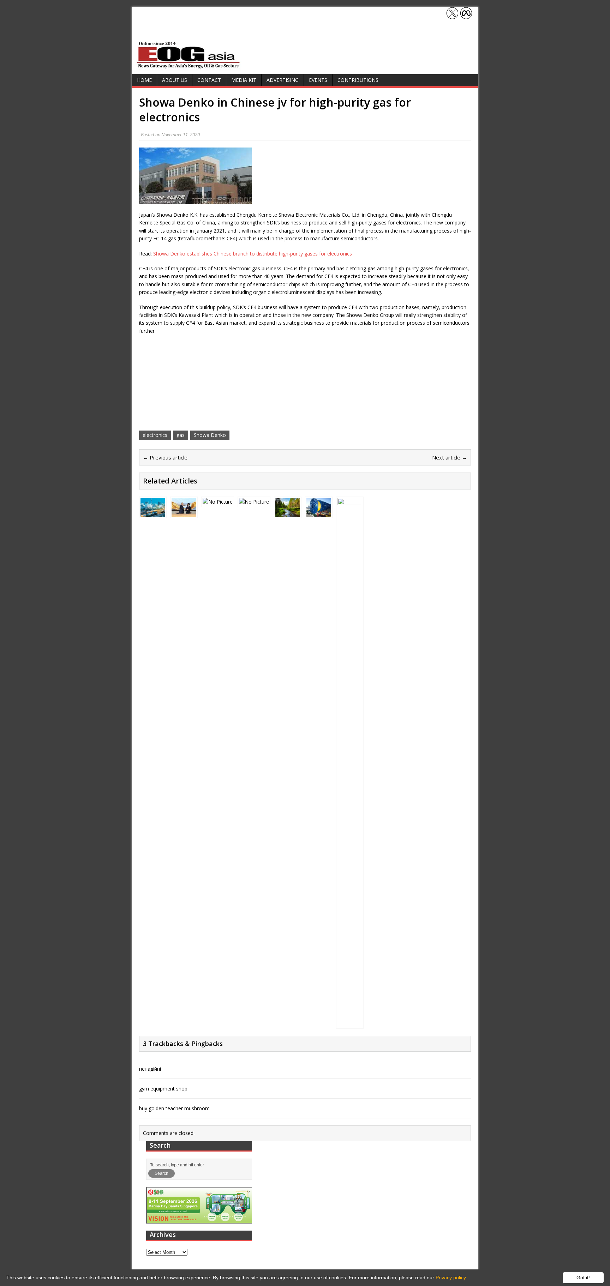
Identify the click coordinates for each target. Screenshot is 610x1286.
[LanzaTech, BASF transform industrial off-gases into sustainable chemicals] (254, 501)
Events (318, 80)
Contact (209, 80)
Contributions (357, 80)
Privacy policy (451, 1277)
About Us (174, 80)
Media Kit (243, 80)
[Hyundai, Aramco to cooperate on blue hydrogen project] (218, 501)
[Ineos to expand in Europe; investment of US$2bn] (349, 1023)
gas (181, 435)
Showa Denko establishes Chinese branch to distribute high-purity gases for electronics (252, 253)
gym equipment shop (163, 1088)
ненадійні (150, 1068)
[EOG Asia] (188, 66)
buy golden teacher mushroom (174, 1108)
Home (144, 80)
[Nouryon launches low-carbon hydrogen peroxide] (287, 512)
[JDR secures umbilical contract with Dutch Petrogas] (318, 512)
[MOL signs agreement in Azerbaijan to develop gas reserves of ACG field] (184, 512)
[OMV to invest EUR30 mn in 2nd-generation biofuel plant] (152, 512)
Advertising (283, 80)
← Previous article (165, 457)
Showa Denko (210, 435)
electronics (155, 435)
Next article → (449, 457)
